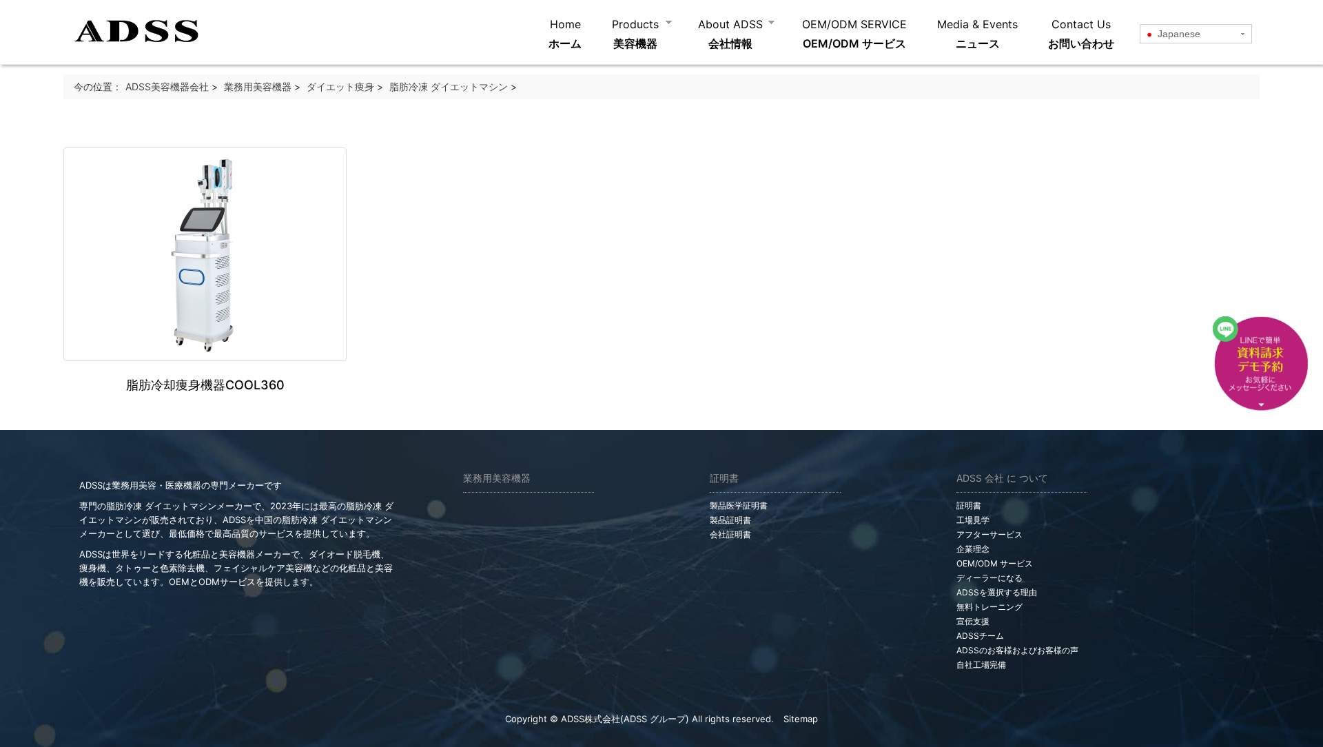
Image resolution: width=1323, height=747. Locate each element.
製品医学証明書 (739, 505)
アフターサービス (989, 534)
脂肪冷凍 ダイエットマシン (448, 86)
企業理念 (972, 549)
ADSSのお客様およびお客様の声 (1017, 650)
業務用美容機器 (257, 86)
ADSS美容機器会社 (167, 86)
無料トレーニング (989, 607)
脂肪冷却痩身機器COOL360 (205, 385)
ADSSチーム (980, 636)
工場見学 (972, 520)
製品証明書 (730, 520)
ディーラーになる (989, 578)
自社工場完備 (981, 664)
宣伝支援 (972, 621)
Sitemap (800, 718)
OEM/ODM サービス (994, 563)
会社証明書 (730, 534)
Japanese (1177, 33)
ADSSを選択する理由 (996, 592)
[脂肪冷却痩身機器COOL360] (205, 254)
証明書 (968, 505)
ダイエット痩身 (340, 86)
